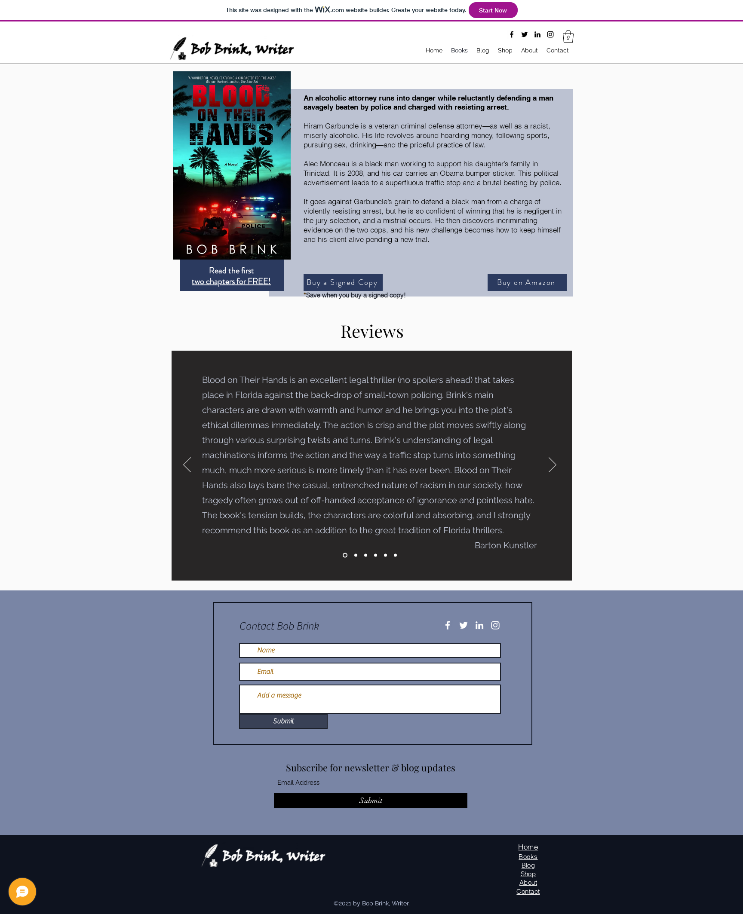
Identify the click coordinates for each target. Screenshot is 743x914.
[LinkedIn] (537, 34)
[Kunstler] (345, 555)
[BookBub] (355, 554)
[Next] (552, 465)
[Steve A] (365, 554)
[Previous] (187, 465)
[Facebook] (511, 34)
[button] (568, 36)
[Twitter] (524, 34)
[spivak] (385, 554)
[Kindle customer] (375, 554)
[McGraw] (395, 554)
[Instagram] (550, 34)
